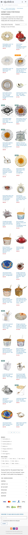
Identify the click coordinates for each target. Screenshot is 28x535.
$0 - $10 (5, 458)
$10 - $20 (13, 458)
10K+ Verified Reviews (7, 478)
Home (2, 8)
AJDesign (5, 451)
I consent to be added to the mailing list (11, 520)
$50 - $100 (6, 461)
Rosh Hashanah (20, 8)
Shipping (3, 481)
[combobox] (14, 5)
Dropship (3, 495)
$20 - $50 (22, 458)
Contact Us (4, 484)
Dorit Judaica (6, 439)
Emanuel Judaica (7, 441)
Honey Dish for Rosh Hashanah (9, 9)
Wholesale (4, 490)
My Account (4, 487)
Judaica (5, 446)
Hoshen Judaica (7, 444)
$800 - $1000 (15, 463)
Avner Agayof (6, 453)
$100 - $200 (15, 461)
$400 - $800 (6, 463)
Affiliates (3, 493)
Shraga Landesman (8, 448)
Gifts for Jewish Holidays (10, 8)
